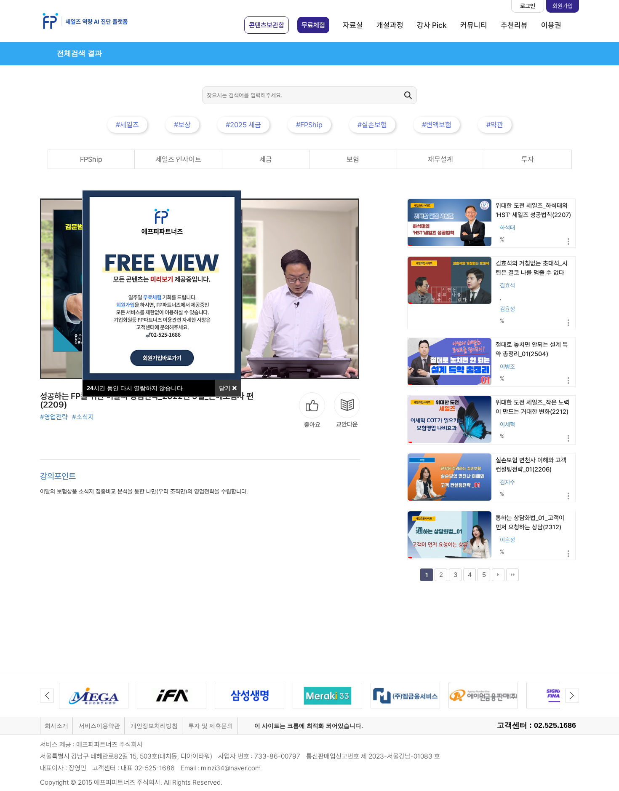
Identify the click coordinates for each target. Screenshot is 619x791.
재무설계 (440, 159)
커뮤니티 (473, 25)
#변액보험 (436, 125)
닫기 (225, 388)
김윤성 (507, 309)
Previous (47, 696)
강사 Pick (432, 25)
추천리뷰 (514, 25)
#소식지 (83, 417)
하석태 (507, 227)
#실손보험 (372, 125)
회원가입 (562, 6)
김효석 (507, 285)
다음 (498, 574)
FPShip (91, 159)
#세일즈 (127, 125)
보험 (353, 159)
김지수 (507, 482)
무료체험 (313, 25)
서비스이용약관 (99, 725)
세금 (265, 159)
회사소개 (56, 725)
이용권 (551, 25)
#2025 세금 (243, 125)
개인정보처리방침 (154, 725)
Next (572, 696)
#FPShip (309, 125)
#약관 (494, 125)
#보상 (182, 125)
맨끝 (512, 574)
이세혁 (507, 424)
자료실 (353, 25)
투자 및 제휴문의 (210, 725)
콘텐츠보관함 (266, 25)
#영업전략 (54, 417)
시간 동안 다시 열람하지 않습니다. (135, 388)
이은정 (507, 539)
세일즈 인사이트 (178, 159)
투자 (527, 159)
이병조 (507, 366)
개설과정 (389, 25)
